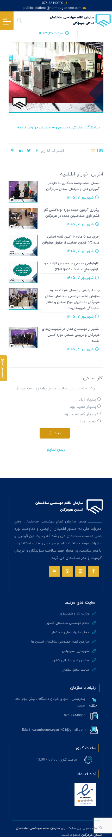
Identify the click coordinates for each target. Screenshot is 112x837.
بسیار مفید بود (83, 407)
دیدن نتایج (56, 450)
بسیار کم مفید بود (80, 414)
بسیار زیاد (87, 399)
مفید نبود (87, 421)
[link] (85, 794)
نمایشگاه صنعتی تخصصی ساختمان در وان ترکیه (58, 127)
